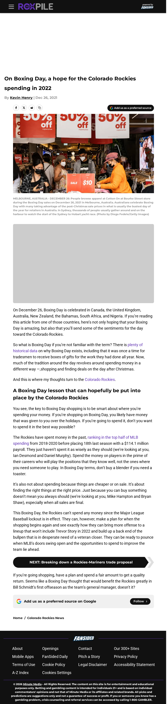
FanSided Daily (55, 656)
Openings (50, 648)
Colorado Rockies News (45, 618)
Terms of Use (23, 664)
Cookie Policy (53, 664)
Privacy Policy (126, 656)
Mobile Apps (23, 656)
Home (18, 618)
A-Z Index (20, 672)
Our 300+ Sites (126, 648)
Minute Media (32, 684)
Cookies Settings (56, 672)
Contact (85, 648)
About (17, 648)
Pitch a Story (89, 656)
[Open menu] (11, 6)
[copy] (40, 108)
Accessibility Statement (134, 664)
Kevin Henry (21, 98)
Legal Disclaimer (92, 664)
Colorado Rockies (100, 379)
